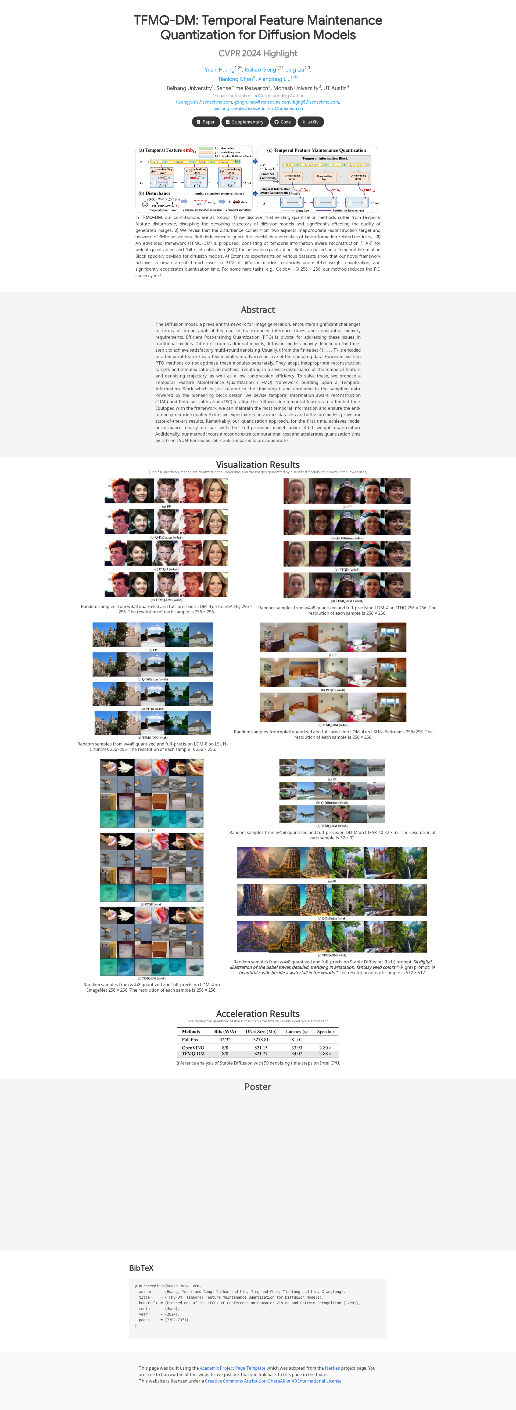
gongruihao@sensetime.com (262, 102)
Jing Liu (295, 69)
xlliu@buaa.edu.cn (285, 108)
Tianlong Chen (235, 79)
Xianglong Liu (274, 79)
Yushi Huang (220, 69)
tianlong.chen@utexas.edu (239, 108)
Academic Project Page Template (233, 1368)
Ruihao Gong (260, 69)
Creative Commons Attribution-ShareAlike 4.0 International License (273, 1381)
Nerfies (332, 1368)
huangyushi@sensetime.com (204, 102)
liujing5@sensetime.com (315, 102)
